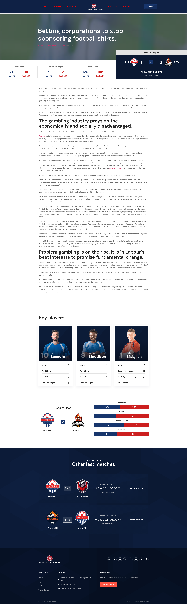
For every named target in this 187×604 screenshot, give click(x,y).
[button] (150, 6)
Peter (129, 353)
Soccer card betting (123, 6)
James (92, 353)
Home (46, 7)
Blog (109, 6)
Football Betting (74, 7)
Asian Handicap (57, 7)
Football (42, 136)
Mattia (53, 353)
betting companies (116, 168)
